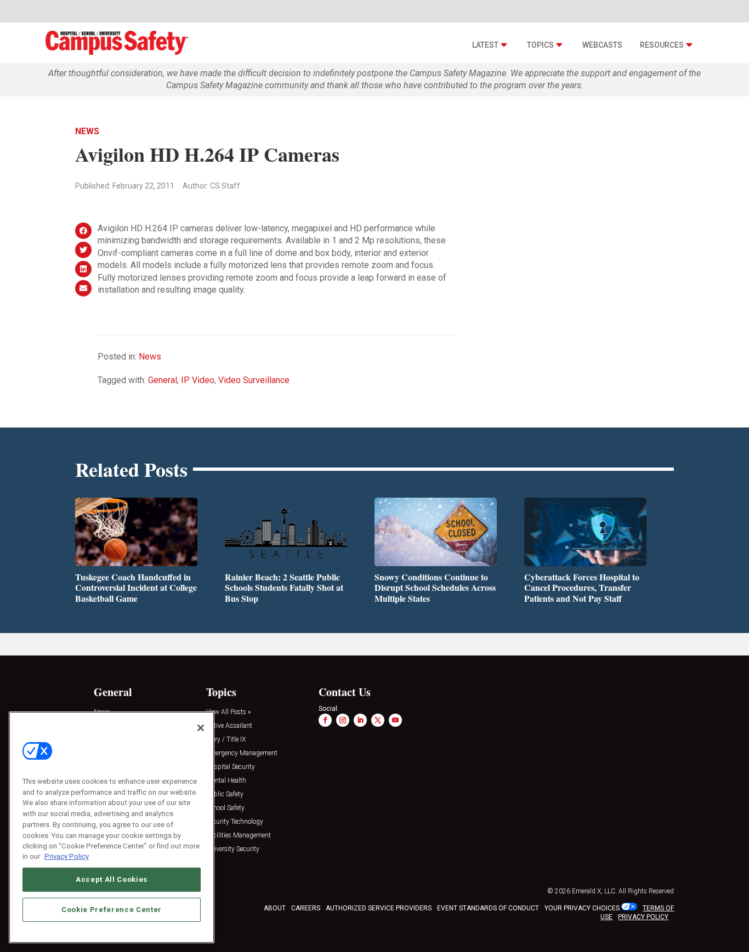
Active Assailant (229, 725)
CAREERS (305, 908)
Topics (540, 45)
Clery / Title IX (226, 739)
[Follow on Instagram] (342, 720)
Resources (662, 45)
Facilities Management (238, 835)
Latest (485, 45)
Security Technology (234, 821)
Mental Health (226, 780)
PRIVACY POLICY (643, 917)
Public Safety (224, 794)
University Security (232, 849)
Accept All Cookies (111, 879)
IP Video (197, 380)
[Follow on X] (377, 720)
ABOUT (275, 908)
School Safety (225, 808)
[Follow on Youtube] (395, 720)
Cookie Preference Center (111, 909)
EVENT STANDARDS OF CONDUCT (488, 908)
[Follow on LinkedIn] (360, 720)
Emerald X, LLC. (594, 891)
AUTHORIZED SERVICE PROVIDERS (379, 908)
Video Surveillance (254, 380)
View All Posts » (228, 712)
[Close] (201, 728)
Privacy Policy (66, 856)
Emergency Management (241, 753)
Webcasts (602, 45)
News (87, 131)
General (162, 380)
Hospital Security (230, 767)
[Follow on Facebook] (325, 720)
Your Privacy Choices (582, 908)
